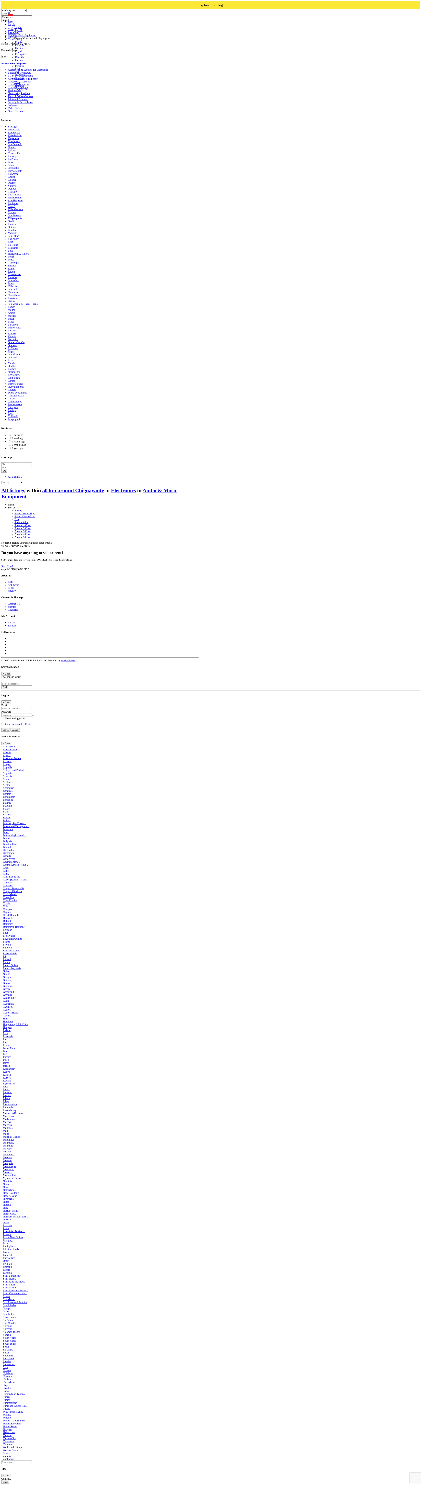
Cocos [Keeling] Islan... (15, 879)
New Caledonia (11, 1193)
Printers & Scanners (18, 99)
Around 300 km (22, 531)
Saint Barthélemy (12, 1275)
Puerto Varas (14, 327)
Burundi (7, 847)
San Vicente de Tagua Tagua (23, 304)
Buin (10, 241)
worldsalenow (68, 660)
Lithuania (8, 1107)
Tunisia (7, 1396)
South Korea (9, 1340)
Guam (6, 1000)
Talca (10, 162)
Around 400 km (22, 534)
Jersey (6, 1062)
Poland (6, 1252)
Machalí (12, 315)
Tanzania (7, 1376)
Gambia (7, 974)
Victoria (12, 336)
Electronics (123, 490)
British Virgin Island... (14, 835)
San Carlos (13, 289)
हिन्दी (17, 69)
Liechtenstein (10, 1104)
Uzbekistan (9, 1432)
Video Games (15, 108)
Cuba (6, 906)
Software (12, 105)
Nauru (6, 1184)
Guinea (7, 1009)
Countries (13, 609)
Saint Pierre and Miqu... (15, 1290)
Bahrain (7, 793)
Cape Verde (9, 858)
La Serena (13, 173)
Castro (11, 301)
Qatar (6, 1261)
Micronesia (8, 1154)
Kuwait (7, 1080)
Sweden (7, 1361)
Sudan (6, 1352)
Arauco (12, 333)
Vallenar (12, 265)
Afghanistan (9, 746)
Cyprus (7, 912)
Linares (12, 224)
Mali (5, 1130)
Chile (6, 870)
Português (19, 54)
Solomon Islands (11, 1331)
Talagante (13, 247)
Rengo (11, 271)
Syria (5, 1367)
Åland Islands (10, 749)
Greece (6, 989)
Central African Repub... (15, 864)
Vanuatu (7, 1435)
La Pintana (13, 159)
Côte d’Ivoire (10, 900)
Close (5, 1482)
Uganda (7, 1414)
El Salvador (9, 935)
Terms (11, 587)
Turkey (6, 1399)
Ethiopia (7, 947)
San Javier (13, 357)
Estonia (7, 944)
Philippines (8, 1246)
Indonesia (8, 1036)
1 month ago (18, 441)
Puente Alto (14, 129)
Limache (12, 277)
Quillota (12, 227)
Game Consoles (16, 111)
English (18, 42)
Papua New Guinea (13, 1237)
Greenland (8, 991)
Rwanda (7, 1272)
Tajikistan (8, 1373)
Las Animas (14, 298)
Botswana (8, 829)
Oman (6, 1222)
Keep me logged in (15, 718)
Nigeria (7, 1204)
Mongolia (8, 1163)
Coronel (12, 212)
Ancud (11, 312)
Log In (18, 27)
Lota (10, 250)
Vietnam (7, 1444)
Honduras (8, 1021)
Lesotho (7, 1095)
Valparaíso (13, 138)
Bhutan (7, 817)
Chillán (11, 176)
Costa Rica (8, 897)
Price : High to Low (24, 516)
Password (6, 711)
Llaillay (12, 410)
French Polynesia (12, 968)
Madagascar (9, 1119)
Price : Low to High (24, 513)
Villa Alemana (15, 209)
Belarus (7, 802)
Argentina (8, 773)
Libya (6, 1101)
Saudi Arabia (9, 1305)
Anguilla (7, 767)
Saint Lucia (9, 1284)
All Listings (15, 476)
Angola (7, 764)
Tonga (6, 1391)
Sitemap (12, 606)
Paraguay (8, 1240)
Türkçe (18, 63)
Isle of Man (9, 1048)
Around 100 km (22, 525)
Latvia (6, 1089)
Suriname (8, 1355)
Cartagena (13, 407)
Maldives (7, 1127)
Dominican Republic (14, 926)
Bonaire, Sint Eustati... (14, 823)
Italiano (18, 60)
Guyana (7, 1015)
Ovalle (11, 221)
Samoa (6, 1296)
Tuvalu (6, 1408)
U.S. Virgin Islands (13, 1411)
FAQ (10, 582)
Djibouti (7, 921)
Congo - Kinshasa (12, 891)
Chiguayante (15, 218)
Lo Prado (13, 203)
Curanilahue (14, 295)
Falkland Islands (11, 950)
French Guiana (10, 965)
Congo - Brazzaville (13, 888)
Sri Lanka (8, 1349)
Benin (6, 811)
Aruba (6, 779)
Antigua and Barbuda (14, 770)
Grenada (7, 994)
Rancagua (13, 156)
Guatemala (8, 1003)
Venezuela (8, 1441)
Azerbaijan (8, 788)
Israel (6, 1051)
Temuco (12, 147)
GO (4, 471)
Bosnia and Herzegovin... (16, 826)
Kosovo (7, 1077)
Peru (5, 1243)
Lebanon (7, 1092)
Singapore (8, 1320)
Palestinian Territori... (14, 1231)
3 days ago (17, 435)
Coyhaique (13, 262)
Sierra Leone (9, 1317)
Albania (7, 752)
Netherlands (9, 1190)
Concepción (14, 153)
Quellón (12, 366)
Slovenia (7, 1329)
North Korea (9, 1213)
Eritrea (6, 941)
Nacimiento (14, 372)
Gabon (6, 971)
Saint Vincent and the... (15, 1293)
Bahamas (7, 790)
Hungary (7, 1027)
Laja (10, 413)
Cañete (11, 380)
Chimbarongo (15, 401)
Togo (5, 1385)
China (6, 873)
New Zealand (10, 1195)
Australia (7, 782)
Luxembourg (9, 1110)
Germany (8, 980)
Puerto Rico (9, 1258)
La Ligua (12, 330)
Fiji (4, 956)
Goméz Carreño (16, 342)
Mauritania (8, 1142)
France (6, 962)
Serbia (6, 1311)
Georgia (7, 977)
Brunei (6, 838)
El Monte (13, 348)
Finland (7, 959)
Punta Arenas (15, 197)
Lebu (10, 360)
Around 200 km (22, 528)
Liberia (6, 1098)
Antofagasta (14, 132)
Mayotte (7, 1148)
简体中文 (20, 75)
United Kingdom (12, 1423)
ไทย (17, 82)
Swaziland (8, 1358)
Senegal (7, 1308)
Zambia (7, 1456)
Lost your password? (12, 724)
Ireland (6, 1045)
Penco (11, 259)
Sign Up (18, 30)
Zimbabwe (8, 1459)
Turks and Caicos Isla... (15, 1405)
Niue (5, 1207)
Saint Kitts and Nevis (14, 1281)
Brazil (6, 832)
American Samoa (12, 758)
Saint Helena (9, 1278)
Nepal (6, 1187)
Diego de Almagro (17, 392)
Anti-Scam (13, 585)
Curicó (11, 206)
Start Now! (7, 566)
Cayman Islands (11, 861)
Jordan (6, 1065)
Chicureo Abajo (16, 395)
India (5, 1033)
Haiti (5, 1018)
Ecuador (7, 929)
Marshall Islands (11, 1136)
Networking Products (19, 93)
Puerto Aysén (15, 404)
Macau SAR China (13, 1113)
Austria (6, 785)
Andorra (7, 761)
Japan (6, 1059)
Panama (7, 1234)
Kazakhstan (9, 1068)
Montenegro (9, 1166)
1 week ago (18, 438)
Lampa (11, 306)
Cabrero (12, 389)
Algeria (7, 755)
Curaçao (7, 909)
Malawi (7, 1122)
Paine (11, 283)
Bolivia (7, 820)
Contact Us (14, 603)
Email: (4, 705)
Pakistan (7, 1225)
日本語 (18, 78)
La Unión (13, 324)
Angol (11, 268)
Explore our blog (210, 5)
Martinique (8, 1139)
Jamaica (7, 1057)
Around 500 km (22, 537)
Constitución (14, 274)
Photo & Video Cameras (20, 96)
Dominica (8, 923)
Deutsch (19, 57)
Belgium (7, 805)
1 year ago (17, 448)
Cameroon (8, 853)
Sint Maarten (9, 1323)
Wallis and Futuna (12, 1447)
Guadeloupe (9, 997)
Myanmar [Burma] (12, 1178)
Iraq (5, 1042)
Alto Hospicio (15, 200)
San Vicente (14, 354)
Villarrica (12, 286)
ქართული (20, 89)
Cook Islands (10, 894)
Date (16, 519)
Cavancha (13, 398)
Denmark (8, 918)
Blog (10, 21)
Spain (6, 1346)
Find (5, 687)
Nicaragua (8, 1198)
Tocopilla (13, 339)
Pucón (11, 318)
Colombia (8, 882)
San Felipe (13, 236)
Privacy (12, 590)
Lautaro (12, 369)
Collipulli (13, 416)
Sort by (18, 510)
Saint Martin (9, 1287)
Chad (6, 867)
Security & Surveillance (20, 102)
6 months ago (19, 444)
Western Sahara (11, 1450)
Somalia (7, 1334)
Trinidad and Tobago (14, 1394)
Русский (19, 66)
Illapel (11, 351)
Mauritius (8, 1145)
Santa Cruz (13, 280)
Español (19, 48)
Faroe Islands (10, 953)
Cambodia (8, 850)
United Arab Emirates (14, 1420)
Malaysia (7, 1125)
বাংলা (16, 71)
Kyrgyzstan (9, 1083)
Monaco (7, 1160)
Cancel (15, 730)
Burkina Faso (10, 844)
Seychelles (8, 1314)
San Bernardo (15, 144)
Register (12, 625)
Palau (6, 1228)
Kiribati (7, 1074)
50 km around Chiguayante (73, 490)
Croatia (7, 903)
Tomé (11, 256)
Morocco (7, 1172)
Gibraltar (7, 986)
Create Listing (15, 39)
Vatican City (9, 1438)
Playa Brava (14, 374)
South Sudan (9, 1343)
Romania (7, 1266)
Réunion (7, 1263)
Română (19, 85)
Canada (7, 856)
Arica (11, 165)
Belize (6, 808)
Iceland (7, 1030)
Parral (11, 321)
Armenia (7, 776)
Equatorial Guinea (12, 938)
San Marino (9, 1299)
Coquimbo (13, 168)
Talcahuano (14, 141)
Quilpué (12, 188)
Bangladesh (9, 796)
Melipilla (12, 233)
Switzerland (9, 1364)
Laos (5, 1086)
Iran (5, 1039)
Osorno (12, 182)
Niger (6, 1201)
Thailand (7, 1379)
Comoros (7, 885)
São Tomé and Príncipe (15, 1302)
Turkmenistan (10, 1402)
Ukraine (7, 1417)
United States (10, 1426)
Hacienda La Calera (18, 253)
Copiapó (12, 191)
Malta (6, 1133)
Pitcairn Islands (11, 1249)
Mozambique (10, 1175)
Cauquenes (13, 292)
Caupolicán (14, 377)
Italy (5, 1054)
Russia (6, 1269)
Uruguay (7, 1429)
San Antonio (14, 215)
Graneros (12, 345)
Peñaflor (12, 230)
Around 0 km (21, 522)
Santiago (12, 126)
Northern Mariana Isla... (15, 1216)
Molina (11, 309)
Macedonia (8, 1116)
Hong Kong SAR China (15, 1024)
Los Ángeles (14, 194)
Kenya (6, 1071)
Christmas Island (11, 876)
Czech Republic (11, 915)
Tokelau (7, 1388)
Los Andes (13, 238)
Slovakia (7, 1326)
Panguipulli (14, 419)
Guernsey (8, 1006)
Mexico (7, 1151)
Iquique (12, 150)
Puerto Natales (15, 383)
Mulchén (12, 363)
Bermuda (7, 814)
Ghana (6, 983)
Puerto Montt (15, 170)
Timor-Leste (9, 1382)
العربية (18, 51)
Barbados (8, 799)
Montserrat (8, 1169)
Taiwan (7, 1370)
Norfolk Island (10, 1210)
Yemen (6, 1453)
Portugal (7, 1255)
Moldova (7, 1157)
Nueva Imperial (16, 386)
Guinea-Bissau (10, 1012)
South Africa (9, 1337)
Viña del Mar (15, 135)
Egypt (6, 932)
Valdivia (12, 185)
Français (19, 45)
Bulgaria (7, 841)
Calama (12, 179)
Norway (7, 1219)
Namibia (7, 1181)
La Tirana (13, 244)
